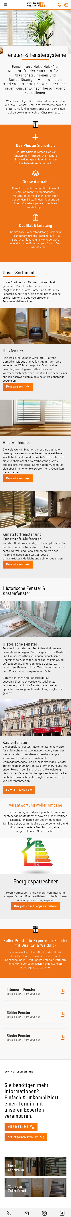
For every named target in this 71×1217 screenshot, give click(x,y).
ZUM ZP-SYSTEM (18, 790)
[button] (5, 5)
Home (35, 4)
